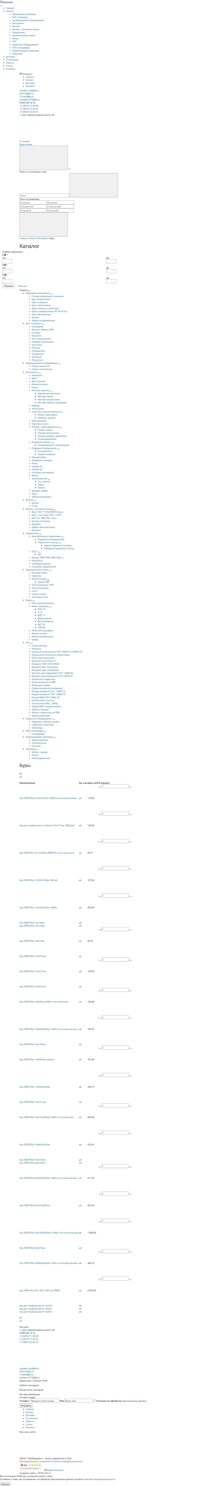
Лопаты (41, 487)
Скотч (34, 590)
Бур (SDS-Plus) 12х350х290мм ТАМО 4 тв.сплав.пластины (48, 1028)
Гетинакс (36, 332)
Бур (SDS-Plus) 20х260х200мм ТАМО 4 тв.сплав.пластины (48, 1177)
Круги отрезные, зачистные (45, 308)
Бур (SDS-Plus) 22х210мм (32, 1247)
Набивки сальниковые (43, 341)
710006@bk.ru (26, 96)
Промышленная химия (23, 35)
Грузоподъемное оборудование (28, 20)
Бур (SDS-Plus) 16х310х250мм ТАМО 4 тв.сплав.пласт (46, 1117)
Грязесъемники (39, 645)
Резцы (35, 463)
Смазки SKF (44, 581)
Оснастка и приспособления (46, 411)
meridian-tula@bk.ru (29, 90)
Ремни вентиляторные (43, 602)
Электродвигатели (41, 757)
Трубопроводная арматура (25, 50)
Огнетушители (45, 451)
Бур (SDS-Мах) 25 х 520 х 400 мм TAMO (39, 1290)
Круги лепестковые (41, 305)
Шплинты (36, 530)
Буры (34, 378)
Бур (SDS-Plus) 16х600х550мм (34, 1144)
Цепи (34, 493)
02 (20, 776)
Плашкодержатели (47, 438)
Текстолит (37, 356)
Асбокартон (37, 326)
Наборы (36, 405)
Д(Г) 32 (41, 624)
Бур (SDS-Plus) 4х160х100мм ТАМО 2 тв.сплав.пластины (48, 797)
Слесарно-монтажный (43, 472)
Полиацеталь (38, 350)
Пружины (36, 523)
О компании (12, 59)
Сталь (35, 505)
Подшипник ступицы (48, 542)
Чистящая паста (40, 596)
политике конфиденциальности (99, 1479)
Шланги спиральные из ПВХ (46, 712)
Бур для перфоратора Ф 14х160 (35, 1305)
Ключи (35, 387)
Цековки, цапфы (40, 490)
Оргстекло (37, 344)
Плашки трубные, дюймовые (52, 435)
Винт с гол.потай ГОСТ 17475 (46, 514)
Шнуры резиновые (41, 715)
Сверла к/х (37, 466)
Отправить (26, 1405)
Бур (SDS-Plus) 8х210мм (32, 940)
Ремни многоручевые (42, 630)
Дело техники (38, 381)
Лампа (35, 754)
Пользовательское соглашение (34, 1461)
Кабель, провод (39, 751)
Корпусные (37, 560)
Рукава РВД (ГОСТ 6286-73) (46, 697)
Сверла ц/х (37, 469)
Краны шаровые (40, 739)
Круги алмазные (40, 302)
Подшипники (18, 32)
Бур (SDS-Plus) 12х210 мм (32, 986)
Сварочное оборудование (25, 44)
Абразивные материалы (24, 13)
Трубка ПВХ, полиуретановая (46, 706)
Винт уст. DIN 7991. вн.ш (44, 517)
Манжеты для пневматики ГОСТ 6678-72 (52, 675)
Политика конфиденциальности (67, 1461)
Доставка (10, 56)
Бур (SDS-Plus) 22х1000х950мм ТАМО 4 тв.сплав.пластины (49, 1232)
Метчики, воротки (41, 390)
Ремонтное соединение (43, 678)
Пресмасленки (39, 457)
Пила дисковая (39, 420)
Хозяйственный (40, 478)
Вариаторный (44, 618)
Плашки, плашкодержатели (46, 426)
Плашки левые (45, 429)
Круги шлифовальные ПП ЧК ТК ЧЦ (49, 311)
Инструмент (18, 23)
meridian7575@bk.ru (29, 99)
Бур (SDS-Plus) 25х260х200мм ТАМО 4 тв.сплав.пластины (48, 1262)
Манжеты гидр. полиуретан (45, 669)
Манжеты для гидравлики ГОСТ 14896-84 (52, 672)
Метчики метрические (49, 399)
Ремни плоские (39, 633)
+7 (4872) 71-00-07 (28, 108)
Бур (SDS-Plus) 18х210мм (32, 1159)
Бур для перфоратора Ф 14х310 (35, 1311)
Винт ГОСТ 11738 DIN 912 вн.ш (47, 511)
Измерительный (40, 384)
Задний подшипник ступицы (58, 545)
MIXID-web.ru (44, 1472)
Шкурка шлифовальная (43, 320)
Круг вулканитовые (41, 299)
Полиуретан (38, 353)
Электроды (37, 727)
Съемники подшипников (44, 566)
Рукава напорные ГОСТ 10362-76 (48, 691)
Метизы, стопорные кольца (25, 29)
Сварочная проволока (43, 724)
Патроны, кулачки (46, 417)
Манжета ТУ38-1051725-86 (45, 663)
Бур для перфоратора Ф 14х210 (35, 1308)
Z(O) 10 (41, 609)
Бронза (35, 502)
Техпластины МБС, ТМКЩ (45, 703)
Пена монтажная (40, 587)
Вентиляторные (45, 621)
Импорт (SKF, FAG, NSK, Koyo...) (48, 557)
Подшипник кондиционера (51, 539)
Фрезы (35, 475)
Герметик (36, 575)
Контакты (10, 68)
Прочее (35, 317)
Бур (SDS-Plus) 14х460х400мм (34, 1086)
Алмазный (37, 375)
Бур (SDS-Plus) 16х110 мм (32, 1101)
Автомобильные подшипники (46, 536)
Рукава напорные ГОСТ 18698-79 (48, 694)
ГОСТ (35, 551)
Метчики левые (45, 396)
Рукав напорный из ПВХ (43, 682)
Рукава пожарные (46, 454)
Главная (10, 7)
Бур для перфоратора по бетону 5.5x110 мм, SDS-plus (46, 825)
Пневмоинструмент (42, 441)
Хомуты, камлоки (40, 709)
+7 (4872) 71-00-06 (28, 105)
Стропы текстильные (42, 368)
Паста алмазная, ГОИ (42, 584)
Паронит (36, 347)
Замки (41, 484)
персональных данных (134, 1400)
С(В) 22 (41, 627)
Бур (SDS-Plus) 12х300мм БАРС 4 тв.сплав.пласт (44, 1001)
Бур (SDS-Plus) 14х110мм (32, 1044)
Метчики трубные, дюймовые (52, 402)
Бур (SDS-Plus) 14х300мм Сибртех (36, 1059)
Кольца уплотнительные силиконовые (51, 654)
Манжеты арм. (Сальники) (45, 666)
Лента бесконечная (41, 314)
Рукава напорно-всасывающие (47, 688)
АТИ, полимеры (20, 17)
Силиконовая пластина (43, 700)
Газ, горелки (44, 481)
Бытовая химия (39, 572)
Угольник (36, 745)
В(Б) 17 (41, 615)
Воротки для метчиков (49, 393)
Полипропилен (39, 742)
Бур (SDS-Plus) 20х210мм (32, 1162)
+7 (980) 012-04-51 (28, 111)
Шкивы (35, 639)
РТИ (14, 41)
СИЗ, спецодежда (21, 47)
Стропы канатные (40, 365)
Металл (16, 26)
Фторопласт (38, 359)
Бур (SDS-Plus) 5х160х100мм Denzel (38, 880)
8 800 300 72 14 (27, 102)
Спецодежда (38, 733)
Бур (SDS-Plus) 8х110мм (32, 925)
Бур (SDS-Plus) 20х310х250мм (34, 1205)
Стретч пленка (39, 593)
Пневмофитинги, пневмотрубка (53, 444)
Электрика (17, 53)
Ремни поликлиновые (42, 636)
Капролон (36, 335)
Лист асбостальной (41, 338)
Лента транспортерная (43, 657)
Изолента (36, 648)
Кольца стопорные (41, 520)
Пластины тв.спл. (40, 423)
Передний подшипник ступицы (59, 548)
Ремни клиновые (40, 606)
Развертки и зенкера (42, 460)
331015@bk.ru (26, 93)
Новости (10, 62)
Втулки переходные (47, 414)
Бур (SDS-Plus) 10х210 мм (32, 955)
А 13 (40, 612)
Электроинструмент (41, 496)
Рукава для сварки (41, 685)
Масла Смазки (39, 578)
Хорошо (5, 1484)
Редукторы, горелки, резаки (45, 721)
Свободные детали (41, 563)
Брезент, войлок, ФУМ (43, 329)
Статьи (9, 65)
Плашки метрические (48, 432)
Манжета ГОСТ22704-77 (44, 660)
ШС (39, 554)
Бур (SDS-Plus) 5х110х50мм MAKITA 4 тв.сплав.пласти (46, 852)
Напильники (38, 408)
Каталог (10, 10)
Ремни (15, 38)
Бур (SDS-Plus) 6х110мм (32, 922)
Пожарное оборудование (44, 447)
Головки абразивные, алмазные (47, 296)
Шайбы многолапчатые (43, 527)
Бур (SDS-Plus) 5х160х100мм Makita (38, 907)
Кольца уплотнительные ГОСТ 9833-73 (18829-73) (57, 651)
